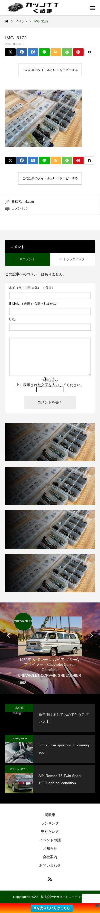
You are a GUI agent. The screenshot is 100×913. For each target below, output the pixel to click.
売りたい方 (50, 832)
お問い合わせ (50, 865)
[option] (50, 649)
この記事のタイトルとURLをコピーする (50, 70)
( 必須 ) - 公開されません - (33, 303)
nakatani (29, 201)
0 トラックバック (73, 259)
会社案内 (50, 857)
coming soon (19, 738)
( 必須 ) (31, 287)
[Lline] (44, 52)
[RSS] (50, 879)
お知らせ (50, 848)
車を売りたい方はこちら (51, 908)
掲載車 (50, 815)
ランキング (50, 823)
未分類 (19, 707)
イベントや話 (50, 840)
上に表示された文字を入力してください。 (50, 385)
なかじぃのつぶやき (21, 769)
